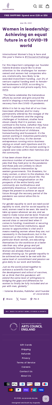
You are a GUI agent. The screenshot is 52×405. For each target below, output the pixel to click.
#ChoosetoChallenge (37, 57)
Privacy (26, 358)
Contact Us (26, 371)
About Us (26, 376)
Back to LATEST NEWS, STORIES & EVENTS (28, 311)
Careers (26, 367)
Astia (5, 90)
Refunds (26, 353)
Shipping (26, 349)
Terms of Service (26, 362)
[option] (26, 15)
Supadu (36, 403)
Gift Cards (26, 345)
